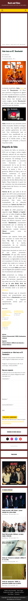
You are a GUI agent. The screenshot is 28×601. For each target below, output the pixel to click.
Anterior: (14, 336)
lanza (22, 88)
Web (3, 410)
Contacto (17, 594)
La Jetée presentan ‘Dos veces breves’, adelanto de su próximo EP (6, 324)
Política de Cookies (8, 592)
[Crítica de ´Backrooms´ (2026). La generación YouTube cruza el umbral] (14, 572)
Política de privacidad (10, 590)
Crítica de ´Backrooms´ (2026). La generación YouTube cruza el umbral (11, 582)
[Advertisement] (14, 29)
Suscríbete (11, 594)
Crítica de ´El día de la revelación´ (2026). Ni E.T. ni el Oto (14, 559)
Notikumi (5, 290)
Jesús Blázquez (5, 54)
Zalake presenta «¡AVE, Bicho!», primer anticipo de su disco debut (12, 511)
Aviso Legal (20, 590)
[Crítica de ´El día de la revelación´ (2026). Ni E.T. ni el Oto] (14, 548)
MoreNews (10, 599)
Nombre (5, 399)
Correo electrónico (7, 405)
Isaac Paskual (5, 561)
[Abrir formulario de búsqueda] (25, 10)
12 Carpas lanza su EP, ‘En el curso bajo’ (19, 311)
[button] (2, 10)
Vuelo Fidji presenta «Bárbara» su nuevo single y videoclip (12, 535)
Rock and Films (14, 2)
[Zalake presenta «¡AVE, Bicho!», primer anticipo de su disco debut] (14, 500)
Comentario (6, 379)
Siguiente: (13, 342)
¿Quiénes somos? (19, 592)
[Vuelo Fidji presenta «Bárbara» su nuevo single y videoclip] (14, 524)
